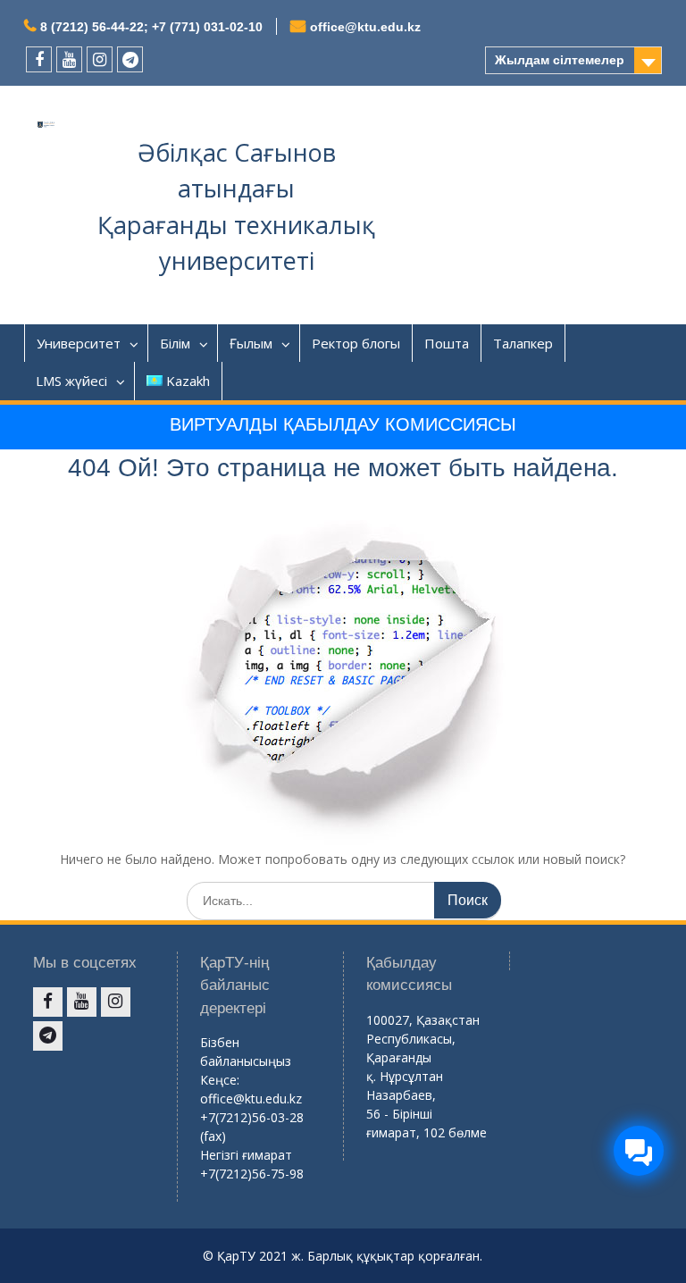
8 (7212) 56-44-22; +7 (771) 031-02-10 (151, 27)
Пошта (446, 343)
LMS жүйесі (71, 381)
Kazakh (188, 381)
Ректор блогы (356, 343)
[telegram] (130, 59)
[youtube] (69, 59)
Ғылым (251, 343)
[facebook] (39, 59)
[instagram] (100, 59)
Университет (79, 343)
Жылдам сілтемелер (559, 60)
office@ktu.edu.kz (365, 27)
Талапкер (523, 343)
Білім (175, 343)
